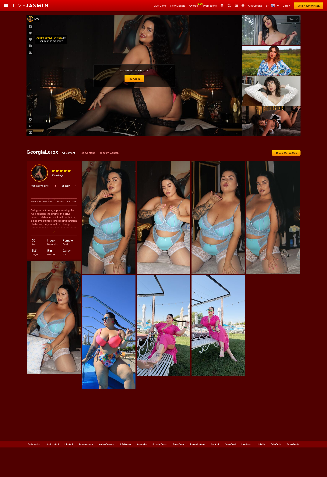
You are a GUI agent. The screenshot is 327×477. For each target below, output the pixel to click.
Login (286, 5)
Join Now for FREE (309, 5)
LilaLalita (261, 444)
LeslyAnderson (86, 444)
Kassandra (142, 444)
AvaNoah (215, 444)
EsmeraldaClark (197, 444)
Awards (193, 5)
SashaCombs (293, 444)
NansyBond (230, 444)
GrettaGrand (178, 444)
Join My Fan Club (288, 153)
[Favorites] (242, 5)
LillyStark (69, 444)
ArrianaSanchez (106, 444)
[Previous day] (55, 186)
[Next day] (76, 186)
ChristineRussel (160, 444)
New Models (177, 5)
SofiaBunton (125, 444)
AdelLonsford (53, 444)
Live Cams (160, 5)
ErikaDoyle (276, 444)
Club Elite (221, 5)
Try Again (134, 78)
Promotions (210, 5)
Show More (271, 130)
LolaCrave (246, 444)
